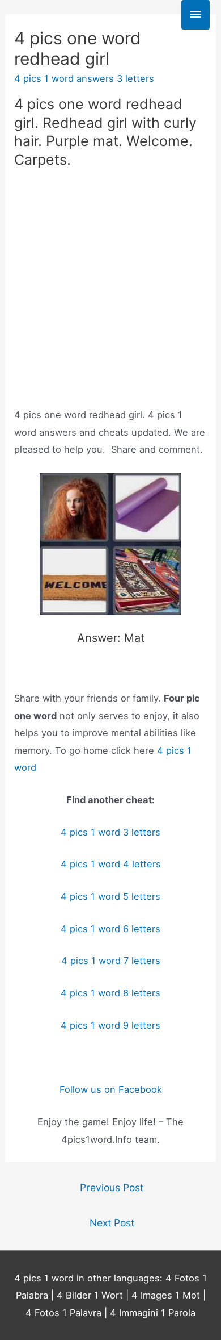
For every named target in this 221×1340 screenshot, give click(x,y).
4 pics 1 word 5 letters (110, 896)
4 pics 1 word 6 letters (110, 928)
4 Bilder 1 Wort (90, 1295)
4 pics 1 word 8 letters (110, 993)
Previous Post (111, 1187)
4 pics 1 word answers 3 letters (84, 78)
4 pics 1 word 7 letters (110, 960)
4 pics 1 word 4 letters (111, 864)
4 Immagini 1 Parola (153, 1312)
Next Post (112, 1223)
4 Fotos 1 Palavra (63, 1312)
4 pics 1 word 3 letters (110, 832)
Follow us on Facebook (111, 1089)
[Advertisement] (110, 291)
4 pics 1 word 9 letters (110, 1025)
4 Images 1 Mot (165, 1295)
